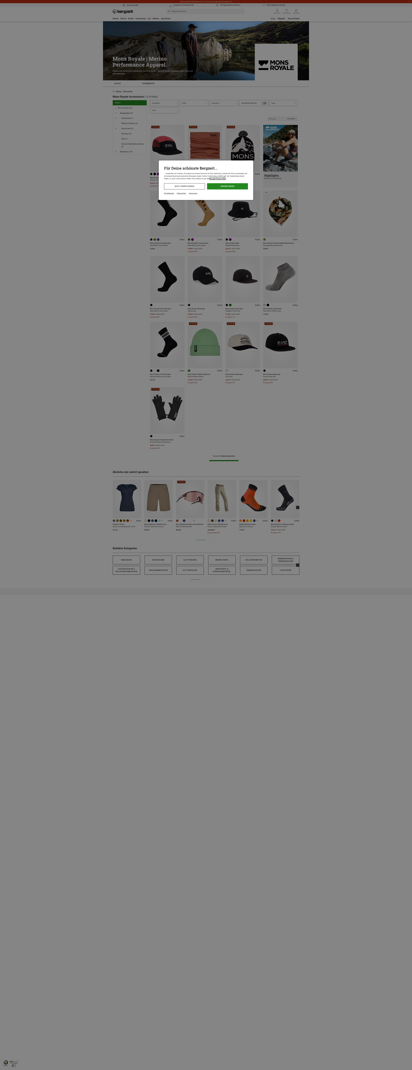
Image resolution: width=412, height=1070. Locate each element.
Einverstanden (227, 186)
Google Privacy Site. (218, 179)
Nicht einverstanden (184, 186)
